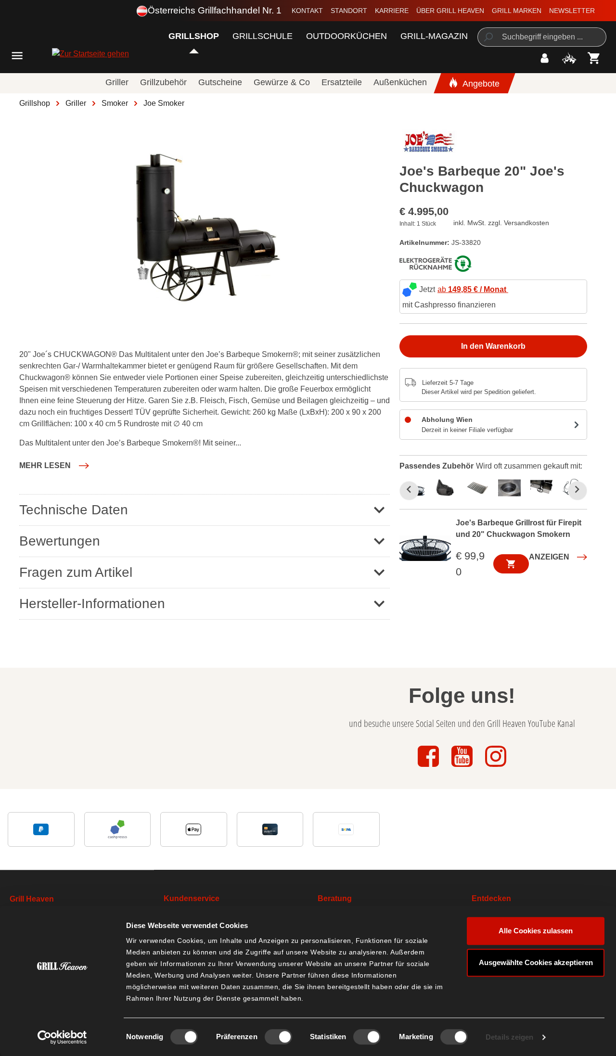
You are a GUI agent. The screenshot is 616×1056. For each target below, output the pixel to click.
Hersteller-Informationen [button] (92, 603)
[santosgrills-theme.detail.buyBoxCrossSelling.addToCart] (511, 563)
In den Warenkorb (493, 346)
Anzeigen (549, 557)
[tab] (448, 487)
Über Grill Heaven (450, 10)
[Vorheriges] (409, 490)
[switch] (278, 1036)
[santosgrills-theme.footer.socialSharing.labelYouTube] (463, 767)
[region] (204, 228)
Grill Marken (516, 10)
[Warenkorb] (594, 58)
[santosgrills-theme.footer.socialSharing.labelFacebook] (429, 767)
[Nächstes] (577, 490)
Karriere (392, 10)
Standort (349, 10)
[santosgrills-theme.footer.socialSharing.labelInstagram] (496, 767)
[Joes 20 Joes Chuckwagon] (204, 228)
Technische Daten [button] (73, 509)
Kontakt (307, 10)
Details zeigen (509, 1037)
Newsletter (572, 10)
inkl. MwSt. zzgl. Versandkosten (501, 223)
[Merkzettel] (569, 58)
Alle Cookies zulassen (536, 931)
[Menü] (17, 55)
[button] (54, 466)
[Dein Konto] (544, 58)
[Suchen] (487, 37)
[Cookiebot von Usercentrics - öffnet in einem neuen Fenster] (62, 1037)
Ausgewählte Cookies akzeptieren (536, 962)
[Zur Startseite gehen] (64, 54)
